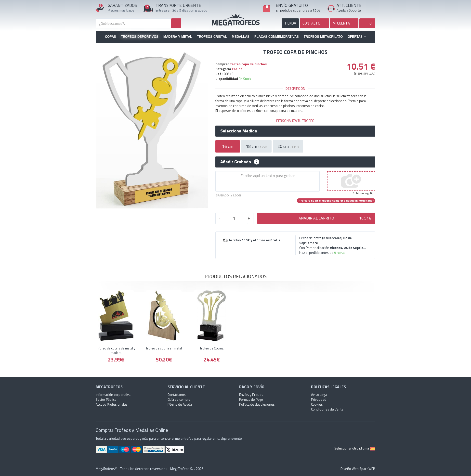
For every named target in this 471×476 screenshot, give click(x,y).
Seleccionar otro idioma (352, 448)
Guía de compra (179, 399)
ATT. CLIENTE (349, 5)
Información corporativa (113, 394)
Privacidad (318, 399)
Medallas (240, 37)
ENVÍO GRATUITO (292, 5)
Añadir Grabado (235, 162)
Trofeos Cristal (212, 37)
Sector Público (106, 399)
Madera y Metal (177, 37)
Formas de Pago (251, 399)
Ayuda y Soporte (349, 10)
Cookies (317, 404)
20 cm (288, 146)
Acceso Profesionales (112, 404)
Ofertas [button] (356, 37)
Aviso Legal (319, 394)
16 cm (227, 146)
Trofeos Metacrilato (323, 37)
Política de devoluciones (257, 404)
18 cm (256, 146)
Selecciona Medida (238, 131)
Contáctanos (177, 394)
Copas (110, 37)
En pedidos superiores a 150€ (298, 10)
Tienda (290, 23)
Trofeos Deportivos (139, 37)
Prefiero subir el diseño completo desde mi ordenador (336, 200)
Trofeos (236, 19)
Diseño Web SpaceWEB (357, 468)
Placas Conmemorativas (276, 37)
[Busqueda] (176, 23)
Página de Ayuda (180, 404)
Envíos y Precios (251, 394)
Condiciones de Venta (327, 409)
